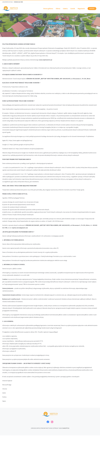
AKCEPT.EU (66, 428)
